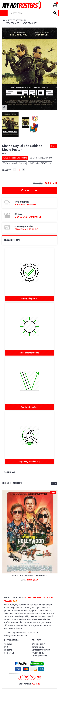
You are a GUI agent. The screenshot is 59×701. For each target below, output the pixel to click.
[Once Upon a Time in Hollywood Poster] (30, 532)
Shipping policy (38, 644)
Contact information (41, 650)
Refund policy (38, 647)
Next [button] (55, 483)
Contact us (9, 653)
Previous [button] (52, 483)
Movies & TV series (17, 20)
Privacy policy (38, 653)
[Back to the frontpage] (4, 20)
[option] (10, 124)
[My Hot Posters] (21, 5)
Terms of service (39, 655)
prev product (13, 23)
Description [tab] (12, 240)
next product (30, 23)
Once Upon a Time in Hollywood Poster (30, 576)
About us (8, 644)
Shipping (8, 650)
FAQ (6, 647)
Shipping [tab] (9, 472)
